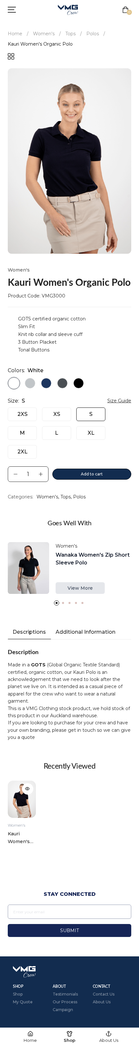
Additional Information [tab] (85, 632)
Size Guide (119, 401)
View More (80, 588)
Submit (69, 930)
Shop (18, 994)
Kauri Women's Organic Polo (19, 838)
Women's (44, 34)
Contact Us (103, 994)
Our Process (65, 1001)
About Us (102, 1001)
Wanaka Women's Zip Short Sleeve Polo (93, 559)
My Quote (23, 1001)
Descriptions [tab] (29, 632)
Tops (70, 34)
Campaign (63, 1009)
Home (15, 34)
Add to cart (92, 474)
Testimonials (65, 994)
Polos (92, 34)
